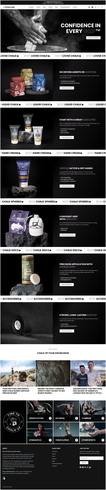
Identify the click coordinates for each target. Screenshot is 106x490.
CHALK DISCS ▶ (34, 250)
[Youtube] (83, 467)
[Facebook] (81, 467)
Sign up (84, 462)
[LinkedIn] (90, 467)
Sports (38, 7)
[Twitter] (88, 467)
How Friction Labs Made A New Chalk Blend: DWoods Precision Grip (16, 390)
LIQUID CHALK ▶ (34, 104)
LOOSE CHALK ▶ (32, 56)
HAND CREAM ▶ (34, 153)
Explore (50, 7)
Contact (75, 7)
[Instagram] (85, 467)
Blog (56, 7)
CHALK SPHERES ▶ (37, 201)
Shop (44, 7)
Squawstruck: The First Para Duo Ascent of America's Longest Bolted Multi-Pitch (87, 390)
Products (31, 7)
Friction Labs (9, 486)
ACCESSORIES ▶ (34, 299)
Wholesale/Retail (65, 7)
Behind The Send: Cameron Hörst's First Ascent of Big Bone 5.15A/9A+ (51, 390)
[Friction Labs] (9, 7)
